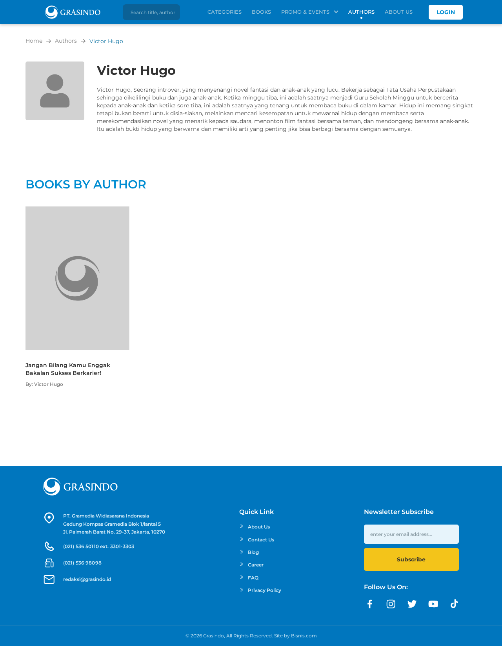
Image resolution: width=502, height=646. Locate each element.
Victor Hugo (106, 41)
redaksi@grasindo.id (87, 579)
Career (256, 565)
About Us (399, 12)
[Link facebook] (370, 604)
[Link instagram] (391, 604)
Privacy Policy (264, 590)
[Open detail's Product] (77, 210)
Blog (253, 552)
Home (33, 40)
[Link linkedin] (454, 604)
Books (261, 12)
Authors (361, 12)
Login (446, 12)
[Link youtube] (433, 604)
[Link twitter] (412, 604)
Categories (224, 12)
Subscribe (411, 559)
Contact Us (261, 540)
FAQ (253, 578)
